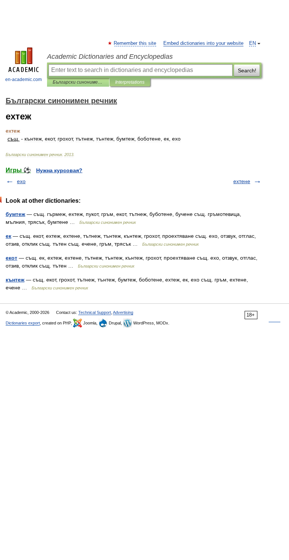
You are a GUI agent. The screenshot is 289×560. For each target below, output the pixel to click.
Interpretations (129, 82)
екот (11, 258)
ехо (21, 181)
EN (252, 43)
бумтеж (15, 214)
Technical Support (94, 312)
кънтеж (15, 280)
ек (8, 236)
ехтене (241, 181)
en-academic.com (23, 79)
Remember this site (135, 43)
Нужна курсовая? (59, 170)
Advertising (123, 312)
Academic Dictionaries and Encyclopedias (110, 56)
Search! (247, 70)
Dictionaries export (23, 323)
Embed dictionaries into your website (203, 43)
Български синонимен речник (78, 82)
